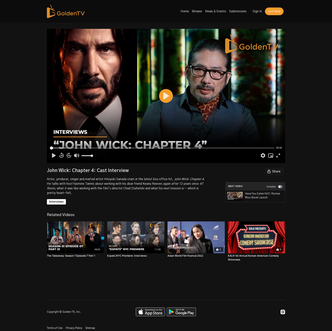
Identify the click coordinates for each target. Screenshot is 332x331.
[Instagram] (283, 312)
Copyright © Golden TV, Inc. (64, 312)
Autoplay (271, 186)
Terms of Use (55, 328)
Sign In (257, 11)
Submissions (238, 11)
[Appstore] (150, 312)
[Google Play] (181, 312)
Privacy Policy (74, 328)
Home (185, 11)
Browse (197, 11)
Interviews (56, 201)
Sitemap (90, 328)
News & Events (215, 11)
